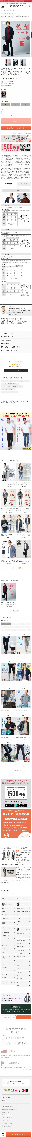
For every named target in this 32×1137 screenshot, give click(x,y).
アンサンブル (5, 949)
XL (25, 104)
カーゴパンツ (20, 943)
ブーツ (3, 961)
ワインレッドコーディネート (22, 381)
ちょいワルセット (6, 918)
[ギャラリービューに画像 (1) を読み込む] (7, 62)
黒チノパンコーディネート (8, 389)
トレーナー (19, 924)
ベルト (18, 968)
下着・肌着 (19, 972)
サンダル (4, 977)
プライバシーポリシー (7, 1123)
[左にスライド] (2, 63)
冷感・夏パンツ (20, 933)
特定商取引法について (7, 1126)
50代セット (4, 911)
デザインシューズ (6, 964)
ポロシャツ (6, 630)
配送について (5, 1112)
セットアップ (8, 922)
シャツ (25, 627)
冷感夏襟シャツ (5, 935)
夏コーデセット (5, 914)
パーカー (19, 918)
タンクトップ (5, 952)
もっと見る (16, 610)
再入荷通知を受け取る (18, 1134)
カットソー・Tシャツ (7, 939)
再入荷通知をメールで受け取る (16, 128)
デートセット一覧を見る (16, 568)
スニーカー (4, 967)
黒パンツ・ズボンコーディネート (10, 391)
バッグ (18, 965)
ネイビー (4, 97)
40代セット (4, 908)
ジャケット (25, 623)
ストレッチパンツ (21, 950)
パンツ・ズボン (24, 929)
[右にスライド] (30, 63)
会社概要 (4, 1100)
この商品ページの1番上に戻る (8, 1017)
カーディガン (20, 921)
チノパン (19, 936)
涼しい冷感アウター (21, 908)
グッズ (22, 961)
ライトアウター (6, 627)
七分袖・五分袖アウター (22, 911)
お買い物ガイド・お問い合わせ (10, 1109)
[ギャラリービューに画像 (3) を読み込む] (23, 62)
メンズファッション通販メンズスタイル (8, 13)
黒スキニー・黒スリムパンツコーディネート (12, 386)
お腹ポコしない (6, 898)
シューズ (16, 630)
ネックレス (19, 978)
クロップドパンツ (21, 956)
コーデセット (26, 630)
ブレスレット (20, 982)
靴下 (18, 975)
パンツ (15, 623)
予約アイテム (8, 982)
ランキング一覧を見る (16, 770)
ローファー (4, 970)
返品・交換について (7, 1117)
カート (23, 1017)
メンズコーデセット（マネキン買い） (8, 15)
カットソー (16, 627)
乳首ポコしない (21, 898)
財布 (18, 985)
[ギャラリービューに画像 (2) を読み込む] (15, 62)
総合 (6, 623)
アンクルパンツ (20, 953)
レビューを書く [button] (16, 370)
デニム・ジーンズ (21, 940)
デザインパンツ (20, 946)
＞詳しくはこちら (26, 1069)
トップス (7, 928)
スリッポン (4, 974)
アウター (22, 904)
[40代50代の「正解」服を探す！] (29, 10)
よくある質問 (5, 1120)
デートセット (19, 15)
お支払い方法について (7, 1115)
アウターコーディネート (8, 381)
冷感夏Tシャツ (5, 932)
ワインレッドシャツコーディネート (10, 383)
